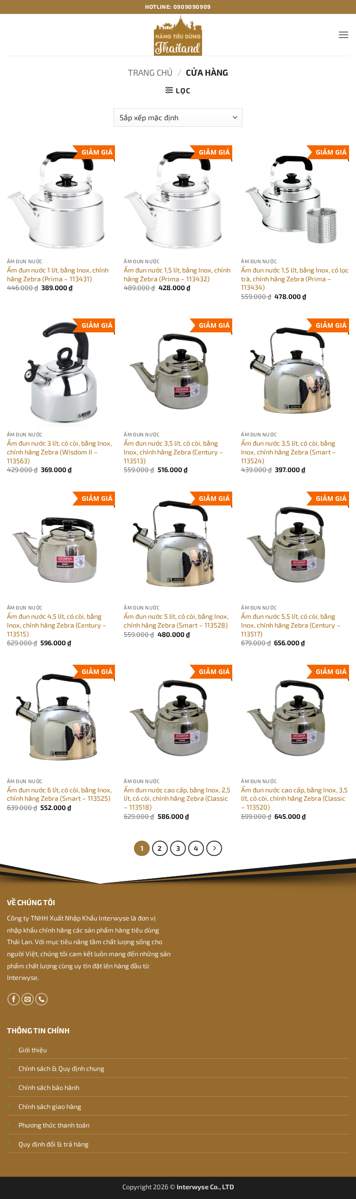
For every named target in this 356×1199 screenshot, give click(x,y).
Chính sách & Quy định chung (61, 1068)
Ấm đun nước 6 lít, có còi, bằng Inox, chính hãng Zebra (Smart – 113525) (59, 794)
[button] (343, 34)
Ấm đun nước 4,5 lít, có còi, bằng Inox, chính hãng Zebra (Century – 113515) (57, 624)
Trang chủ (150, 72)
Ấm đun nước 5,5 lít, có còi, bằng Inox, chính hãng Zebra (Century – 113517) (291, 624)
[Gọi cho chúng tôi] (41, 999)
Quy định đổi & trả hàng (54, 1144)
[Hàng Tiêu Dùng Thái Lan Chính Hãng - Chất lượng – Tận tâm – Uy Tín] (178, 35)
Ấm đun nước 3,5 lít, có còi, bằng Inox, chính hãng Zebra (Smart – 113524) (288, 451)
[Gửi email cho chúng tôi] (27, 999)
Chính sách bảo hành (49, 1087)
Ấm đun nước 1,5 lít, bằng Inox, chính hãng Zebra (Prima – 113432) (177, 274)
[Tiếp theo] (214, 848)
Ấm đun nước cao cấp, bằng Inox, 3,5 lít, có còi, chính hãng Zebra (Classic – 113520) (294, 798)
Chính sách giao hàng (50, 1106)
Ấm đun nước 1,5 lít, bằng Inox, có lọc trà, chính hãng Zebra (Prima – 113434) (295, 278)
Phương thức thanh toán (54, 1125)
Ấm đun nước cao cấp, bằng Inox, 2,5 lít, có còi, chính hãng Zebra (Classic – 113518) (177, 798)
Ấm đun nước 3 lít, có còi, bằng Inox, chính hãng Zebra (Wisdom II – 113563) (59, 451)
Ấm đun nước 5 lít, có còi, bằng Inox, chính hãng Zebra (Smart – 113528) (176, 620)
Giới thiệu (33, 1050)
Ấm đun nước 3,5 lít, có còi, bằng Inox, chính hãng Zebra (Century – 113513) (173, 451)
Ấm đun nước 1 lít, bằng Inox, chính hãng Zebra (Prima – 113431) (57, 274)
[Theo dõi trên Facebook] (13, 999)
